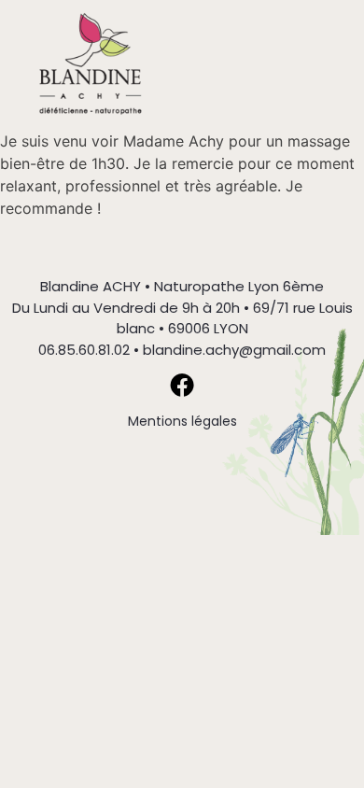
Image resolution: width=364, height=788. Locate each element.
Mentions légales (182, 421)
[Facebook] (182, 384)
